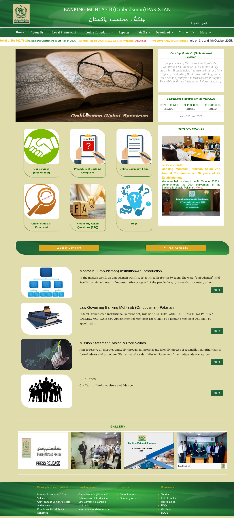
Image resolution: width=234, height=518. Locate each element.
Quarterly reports (129, 498)
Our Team (88, 379)
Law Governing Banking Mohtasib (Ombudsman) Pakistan (127, 307)
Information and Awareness (94, 509)
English (195, 23)
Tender (165, 494)
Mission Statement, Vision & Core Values (113, 343)
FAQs (164, 505)
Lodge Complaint (70, 247)
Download (110, 40)
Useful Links (168, 501)
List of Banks (168, 498)
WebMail (166, 509)
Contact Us (186, 32)
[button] (26, 85)
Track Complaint (177, 247)
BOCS (164, 512)
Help (134, 223)
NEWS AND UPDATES (191, 128)
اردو (204, 23)
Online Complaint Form (134, 168)
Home (20, 32)
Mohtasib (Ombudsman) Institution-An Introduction (121, 271)
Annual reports (128, 494)
